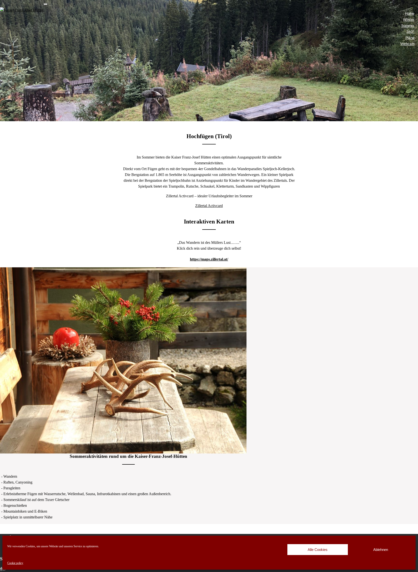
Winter (408, 19)
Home (409, 13)
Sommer (407, 25)
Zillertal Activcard (209, 206)
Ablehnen (380, 550)
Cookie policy (15, 563)
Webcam (407, 43)
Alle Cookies (318, 550)
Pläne (409, 37)
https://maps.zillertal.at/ (209, 259)
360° (410, 31)
